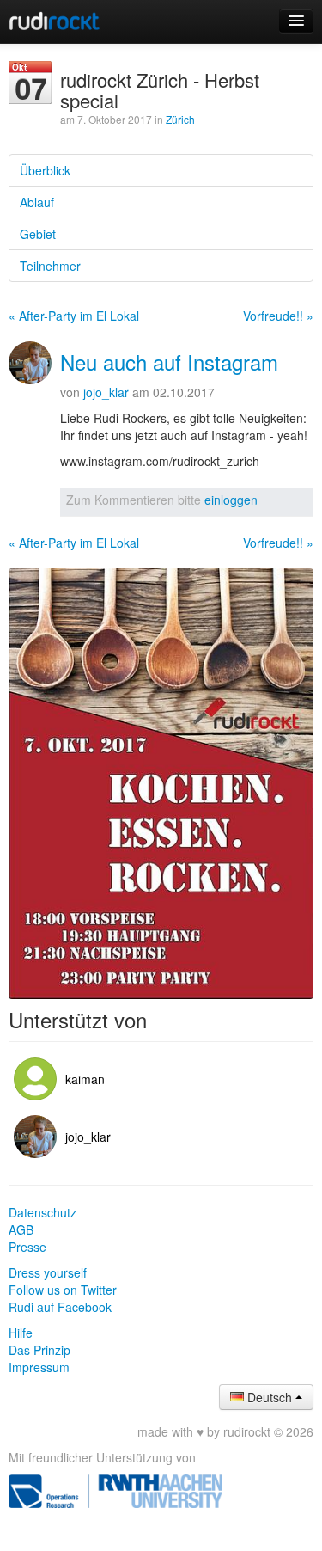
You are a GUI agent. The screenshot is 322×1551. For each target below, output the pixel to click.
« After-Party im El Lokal (74, 315)
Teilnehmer (50, 265)
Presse (27, 1246)
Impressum (39, 1367)
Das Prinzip (39, 1349)
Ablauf (37, 202)
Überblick (45, 170)
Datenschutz (42, 1212)
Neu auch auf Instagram (169, 361)
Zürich (180, 119)
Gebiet (38, 233)
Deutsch (269, 1397)
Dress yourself (48, 1272)
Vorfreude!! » (278, 315)
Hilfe (21, 1332)
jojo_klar (106, 392)
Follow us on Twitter (63, 1289)
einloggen (231, 499)
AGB (21, 1229)
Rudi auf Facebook (60, 1306)
